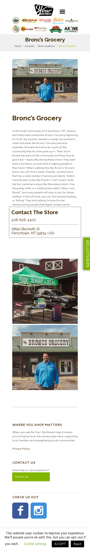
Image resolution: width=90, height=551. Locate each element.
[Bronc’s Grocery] (45, 81)
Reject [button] (77, 544)
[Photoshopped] (45, 357)
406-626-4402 (23, 220)
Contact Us (21, 476)
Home (17, 46)
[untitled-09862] (45, 291)
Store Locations (46, 46)
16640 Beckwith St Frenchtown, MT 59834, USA (32, 231)
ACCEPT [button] (60, 544)
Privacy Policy (21, 448)
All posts (29, 46)
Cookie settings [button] (35, 543)
